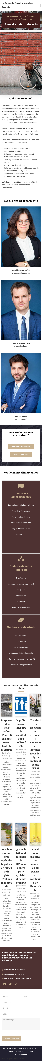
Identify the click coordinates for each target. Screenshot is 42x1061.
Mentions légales (18, 1051)
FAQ (31, 1051)
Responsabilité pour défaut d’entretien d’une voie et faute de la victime (6, 735)
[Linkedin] (4, 984)
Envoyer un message (12, 1038)
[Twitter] (10, 984)
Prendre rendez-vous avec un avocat (21, 1048)
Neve (3, 1059)
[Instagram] (15, 984)
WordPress (21, 1059)
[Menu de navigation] (38, 5)
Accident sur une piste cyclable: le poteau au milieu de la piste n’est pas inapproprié (6, 868)
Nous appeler (21, 1054)
